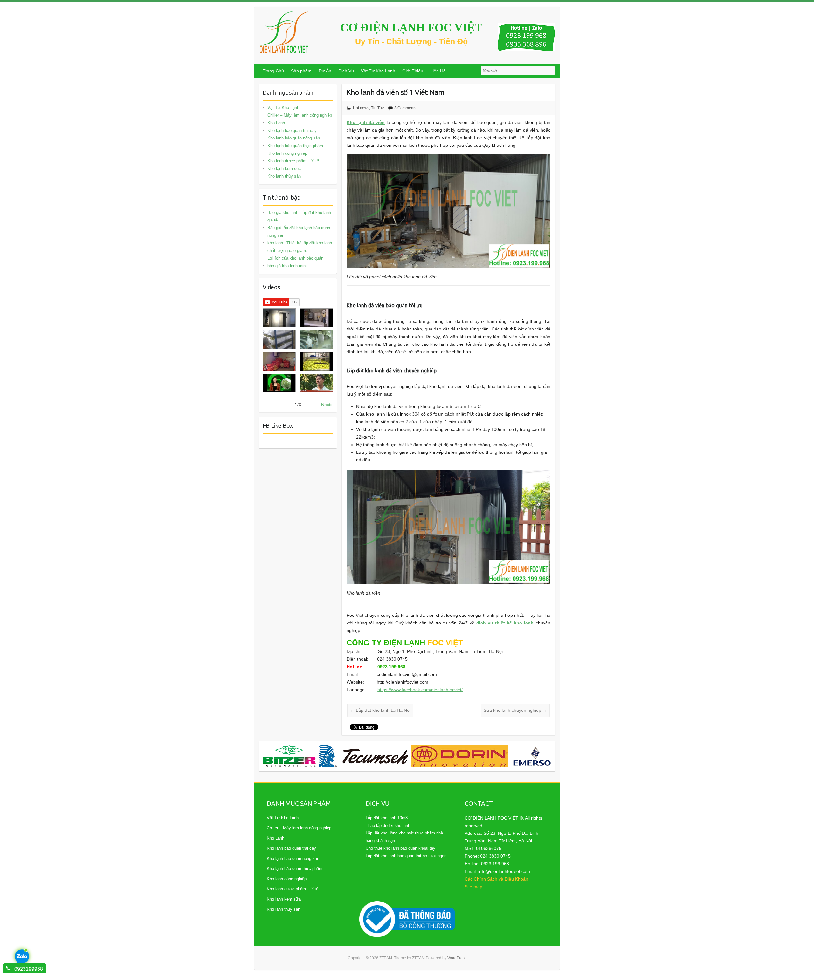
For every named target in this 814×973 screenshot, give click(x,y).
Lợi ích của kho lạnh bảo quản (295, 258)
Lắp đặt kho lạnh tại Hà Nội (380, 710)
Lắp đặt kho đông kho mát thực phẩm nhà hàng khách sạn (404, 837)
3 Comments (405, 108)
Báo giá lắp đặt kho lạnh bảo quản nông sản (298, 231)
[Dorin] (459, 756)
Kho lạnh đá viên (366, 122)
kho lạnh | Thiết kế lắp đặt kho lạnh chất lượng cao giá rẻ (299, 247)
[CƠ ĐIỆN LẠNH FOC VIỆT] (284, 32)
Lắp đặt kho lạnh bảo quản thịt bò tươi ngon (406, 856)
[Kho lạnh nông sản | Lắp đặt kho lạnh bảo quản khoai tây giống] (279, 383)
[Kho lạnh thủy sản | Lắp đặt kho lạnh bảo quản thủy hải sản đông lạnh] (316, 339)
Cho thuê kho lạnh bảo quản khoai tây (400, 848)
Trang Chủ (273, 70)
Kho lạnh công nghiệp (287, 153)
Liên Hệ (438, 70)
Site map (473, 886)
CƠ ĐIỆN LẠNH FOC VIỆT (411, 27)
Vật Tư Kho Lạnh (378, 70)
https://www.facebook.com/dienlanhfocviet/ (420, 689)
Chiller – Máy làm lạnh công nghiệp (299, 115)
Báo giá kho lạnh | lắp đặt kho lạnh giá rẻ (299, 216)
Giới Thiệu (412, 70)
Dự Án (325, 70)
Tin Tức (377, 108)
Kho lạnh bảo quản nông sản (293, 138)
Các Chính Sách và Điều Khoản (496, 878)
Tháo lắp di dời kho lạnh (388, 825)
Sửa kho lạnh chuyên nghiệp (515, 710)
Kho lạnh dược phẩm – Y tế (293, 161)
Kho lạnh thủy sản (284, 176)
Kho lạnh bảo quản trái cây (292, 130)
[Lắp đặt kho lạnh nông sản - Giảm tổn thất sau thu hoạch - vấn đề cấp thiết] (316, 383)
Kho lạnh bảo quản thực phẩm (295, 145)
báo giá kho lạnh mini (287, 265)
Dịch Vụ (346, 70)
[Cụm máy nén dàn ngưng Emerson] (536, 756)
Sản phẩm (301, 70)
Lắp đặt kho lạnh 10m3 (387, 817)
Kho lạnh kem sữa (284, 168)
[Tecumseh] (363, 756)
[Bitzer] (289, 756)
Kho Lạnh (276, 122)
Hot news (361, 108)
